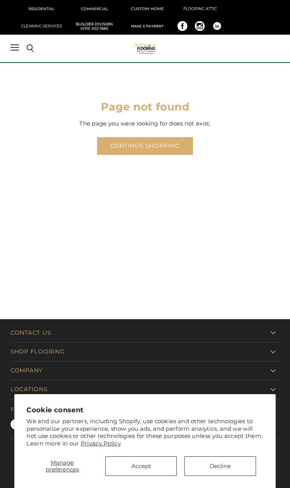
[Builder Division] (94, 26)
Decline (220, 466)
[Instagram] (199, 26)
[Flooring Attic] (200, 8)
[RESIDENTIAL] (41, 8)
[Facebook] (182, 26)
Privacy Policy (101, 443)
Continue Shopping (145, 145)
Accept (141, 466)
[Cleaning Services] (41, 26)
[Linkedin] (217, 26)
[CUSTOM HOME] (147, 8)
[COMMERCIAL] (94, 8)
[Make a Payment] (147, 26)
